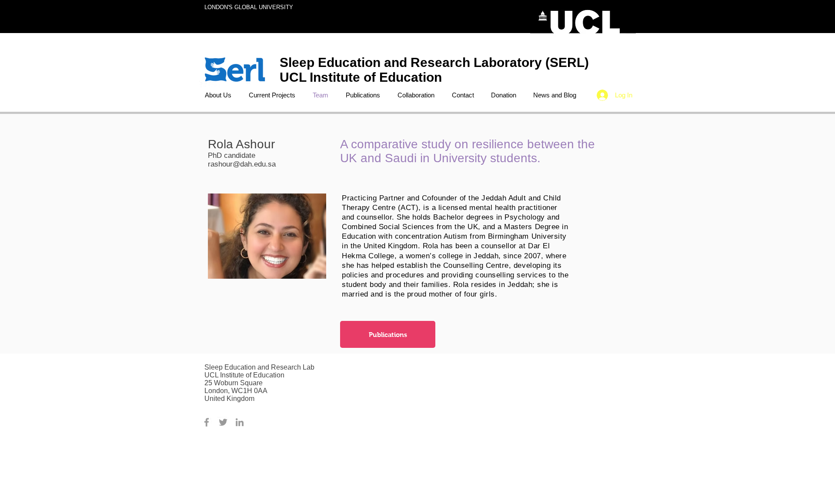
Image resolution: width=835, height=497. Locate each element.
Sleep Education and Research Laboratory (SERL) (434, 62)
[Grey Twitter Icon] (223, 422)
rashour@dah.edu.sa (242, 164)
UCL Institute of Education (362, 77)
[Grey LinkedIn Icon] (239, 422)
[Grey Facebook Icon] (206, 422)
